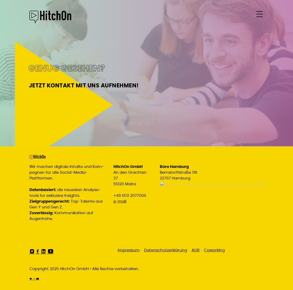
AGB (195, 250)
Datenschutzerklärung (165, 250)
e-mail (119, 201)
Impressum (129, 250)
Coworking (214, 250)
